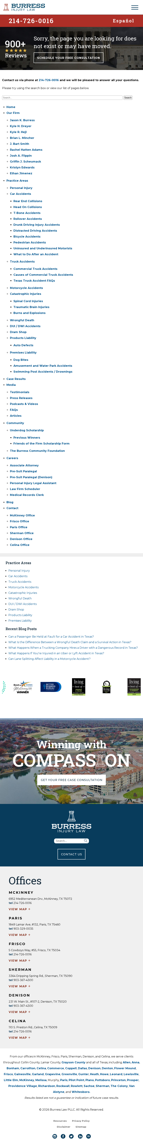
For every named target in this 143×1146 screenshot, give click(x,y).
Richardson (46, 1086)
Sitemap (81, 1126)
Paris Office (18, 527)
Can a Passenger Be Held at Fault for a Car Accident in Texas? (51, 636)
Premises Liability (23, 352)
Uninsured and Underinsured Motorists (42, 248)
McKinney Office (22, 515)
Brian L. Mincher (22, 138)
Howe (104, 1074)
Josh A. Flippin (21, 155)
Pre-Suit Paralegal (23, 471)
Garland (38, 1074)
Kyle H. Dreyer (20, 126)
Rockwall (63, 1086)
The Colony (119, 1086)
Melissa (41, 1080)
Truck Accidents (22, 261)
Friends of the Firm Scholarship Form (41, 443)
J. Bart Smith (19, 144)
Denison (94, 1068)
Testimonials (19, 392)
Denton (107, 1068)
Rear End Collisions (27, 201)
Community (15, 423)
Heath (94, 1074)
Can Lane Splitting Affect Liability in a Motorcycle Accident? (49, 659)
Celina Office (19, 545)
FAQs (14, 410)
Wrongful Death (22, 320)
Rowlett (76, 1086)
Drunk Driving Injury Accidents (36, 224)
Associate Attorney (24, 465)
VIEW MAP (20, 909)
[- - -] (135, 7)
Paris (63, 1080)
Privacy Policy (81, 1120)
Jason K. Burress (22, 120)
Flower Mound (125, 1068)
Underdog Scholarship (27, 430)
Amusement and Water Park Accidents (42, 365)
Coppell (71, 1068)
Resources (60, 1120)
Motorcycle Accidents (26, 288)
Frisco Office (19, 521)
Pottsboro (102, 1080)
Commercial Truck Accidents (35, 269)
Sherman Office (22, 533)
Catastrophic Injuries (25, 294)
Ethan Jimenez (21, 173)
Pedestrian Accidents (29, 242)
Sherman (102, 1086)
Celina (41, 1068)
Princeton (118, 1080)
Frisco (8, 1074)
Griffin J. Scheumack (25, 161)
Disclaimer (63, 1126)
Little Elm (11, 1080)
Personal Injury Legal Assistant (33, 483)
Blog (9, 502)
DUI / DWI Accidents (25, 326)
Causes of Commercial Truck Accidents (43, 274)
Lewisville (131, 1074)
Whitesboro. (81, 1092)
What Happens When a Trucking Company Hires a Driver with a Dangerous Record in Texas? (73, 647)
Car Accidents (20, 194)
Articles (15, 415)
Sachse (89, 1086)
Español (123, 20)
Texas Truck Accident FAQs (34, 280)
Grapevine (52, 1074)
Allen (126, 1062)
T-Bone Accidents (26, 213)
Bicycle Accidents (26, 236)
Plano (89, 1080)
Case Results (16, 379)
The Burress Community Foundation (37, 450)
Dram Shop (18, 332)
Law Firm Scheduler (25, 489)
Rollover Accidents (27, 219)
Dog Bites (20, 360)
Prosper (133, 1080)
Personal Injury (21, 188)
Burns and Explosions (29, 313)
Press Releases (21, 398)
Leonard (116, 1074)
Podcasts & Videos (24, 404)
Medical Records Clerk (27, 495)
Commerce (55, 1068)
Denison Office (21, 539)
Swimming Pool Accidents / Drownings (42, 371)
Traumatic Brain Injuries (31, 307)
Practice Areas (17, 180)
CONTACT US (71, 854)
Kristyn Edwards (22, 167)
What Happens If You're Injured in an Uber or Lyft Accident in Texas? (56, 653)
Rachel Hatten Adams (26, 149)
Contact (12, 508)
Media (11, 385)
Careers (12, 458)
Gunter (83, 1074)
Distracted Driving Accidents (35, 230)
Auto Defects (23, 345)
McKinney (26, 1080)
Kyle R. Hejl (18, 132)
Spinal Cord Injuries (28, 301)
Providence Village (22, 1086)
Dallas (82, 1068)
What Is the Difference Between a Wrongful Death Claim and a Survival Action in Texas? (69, 642)
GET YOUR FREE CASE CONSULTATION (71, 780)
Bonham (13, 1068)
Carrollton (27, 1068)
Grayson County (73, 1062)
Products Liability (23, 338)
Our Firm (13, 113)
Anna (135, 1062)
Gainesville (22, 1074)
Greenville (69, 1074)
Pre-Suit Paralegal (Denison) (31, 477)
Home (10, 107)
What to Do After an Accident (35, 254)
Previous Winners (26, 437)
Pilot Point (76, 1080)
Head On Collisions (27, 207)
